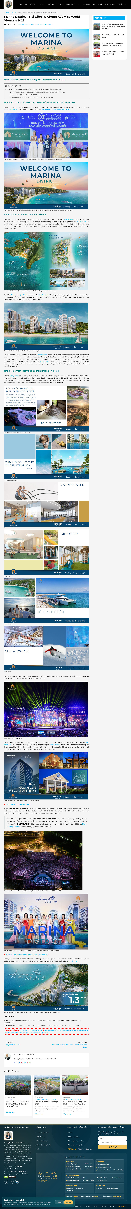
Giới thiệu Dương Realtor (44, 1145)
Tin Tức (59, 4)
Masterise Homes (72, 4)
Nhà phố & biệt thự (73, 1137)
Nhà (7, 12)
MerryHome (81, 222)
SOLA (84, 1178)
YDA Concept (110, 4)
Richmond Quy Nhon (36, 1030)
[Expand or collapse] (87, 86)
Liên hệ (39, 1149)
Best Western (55, 745)
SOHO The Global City (73, 1178)
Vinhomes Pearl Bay (118, 1170)
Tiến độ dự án (40, 1099)
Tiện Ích (121, 4)
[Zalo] (17, 1182)
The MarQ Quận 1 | (112, 1196)
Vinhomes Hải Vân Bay (103, 1170)
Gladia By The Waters (112, 1188)
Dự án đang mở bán (43, 1133)
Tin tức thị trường (46, 24)
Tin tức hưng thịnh (32, 24)
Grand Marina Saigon (88, 1180)
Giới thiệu (33, 4)
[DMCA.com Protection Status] (10, 1177)
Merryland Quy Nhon (81, 1030)
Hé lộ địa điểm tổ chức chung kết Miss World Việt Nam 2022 (27, 954)
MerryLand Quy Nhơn (12, 109)
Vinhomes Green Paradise (104, 1167)
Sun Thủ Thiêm (89, 1166)
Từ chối (59, 1202)
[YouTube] (12, 1182)
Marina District (69, 219)
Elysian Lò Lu (79, 1188)
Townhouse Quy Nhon (12, 1033)
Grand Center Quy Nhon (65, 1030)
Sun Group (86, 4)
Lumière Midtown (117, 1178)
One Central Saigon (102, 1180)
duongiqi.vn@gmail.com (18, 1171)
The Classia (100, 1188)
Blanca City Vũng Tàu (72, 1164)
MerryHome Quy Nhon (40, 1033)
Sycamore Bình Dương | (90, 1196)
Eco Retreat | (72, 1196)
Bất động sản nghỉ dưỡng (75, 1141)
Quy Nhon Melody (50, 1030)
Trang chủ (23, 4)
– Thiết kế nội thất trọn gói (80, 1149)
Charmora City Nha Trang (73, 1166)
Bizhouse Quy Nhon (26, 1033)
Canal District (43, 295)
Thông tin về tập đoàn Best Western (19, 804)
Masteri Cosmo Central (73, 1180)
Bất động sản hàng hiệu (75, 1145)
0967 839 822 (17, 1166)
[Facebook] (6, 1182)
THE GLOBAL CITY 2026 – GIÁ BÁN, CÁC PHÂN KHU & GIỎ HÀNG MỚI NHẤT (17, 1104)
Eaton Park (70, 1188)
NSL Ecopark (97, 4)
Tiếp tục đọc (10, 1112)
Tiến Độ (51, 4)
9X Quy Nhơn (24, 1030)
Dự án (41, 4)
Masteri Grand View (102, 1178)
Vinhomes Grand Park (103, 1164)
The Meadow (70, 1190)
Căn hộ (70, 1133)
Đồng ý (68, 1202)
